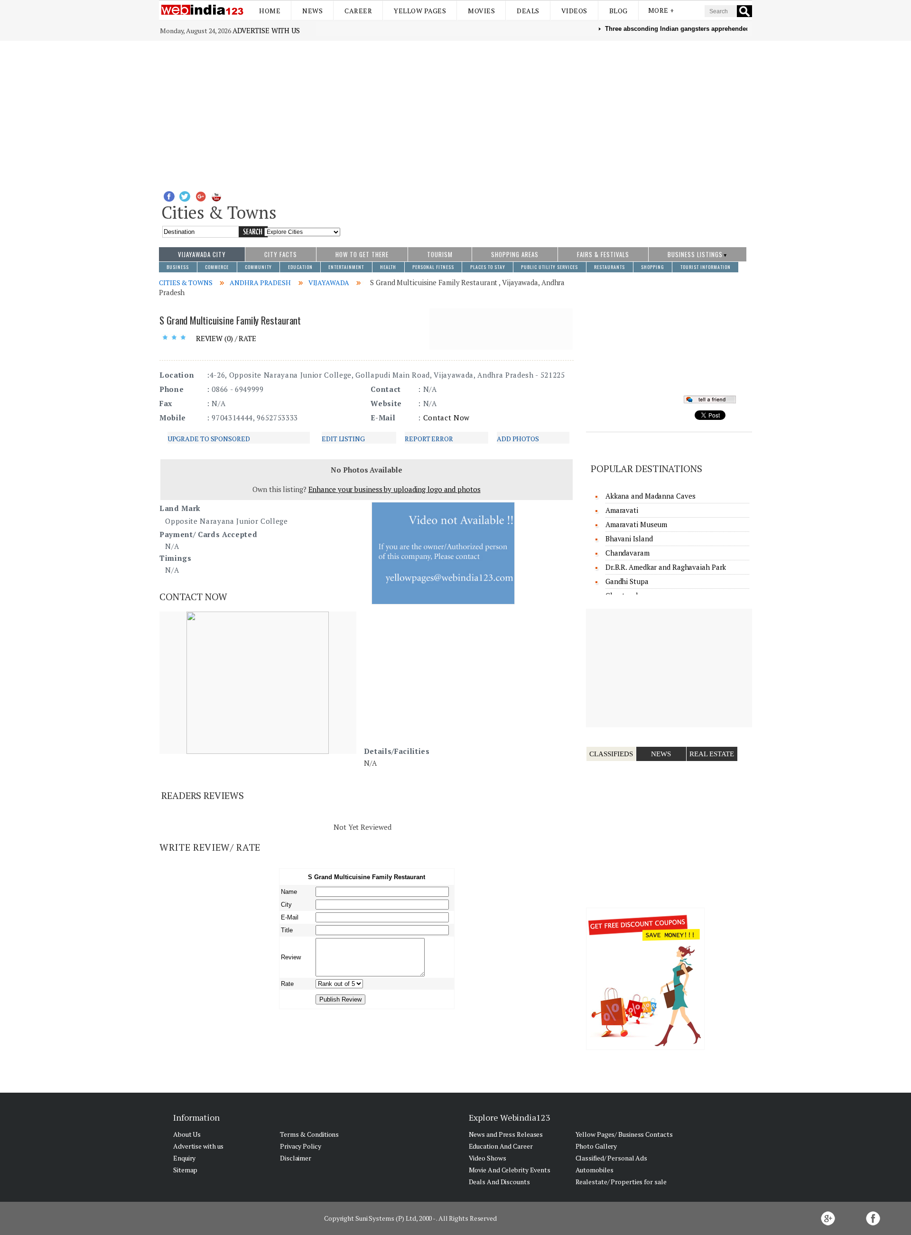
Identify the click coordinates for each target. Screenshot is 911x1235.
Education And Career (501, 1146)
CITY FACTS (280, 254)
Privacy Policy (300, 1146)
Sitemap (185, 1169)
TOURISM (440, 254)
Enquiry (184, 1157)
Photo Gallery (596, 1146)
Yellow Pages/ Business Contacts (624, 1134)
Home (269, 10)
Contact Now (446, 417)
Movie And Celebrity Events (509, 1169)
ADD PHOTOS (518, 438)
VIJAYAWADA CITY (202, 254)
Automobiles (595, 1169)
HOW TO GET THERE (362, 254)
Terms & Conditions (309, 1134)
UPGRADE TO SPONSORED (208, 438)
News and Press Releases (506, 1134)
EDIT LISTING (343, 438)
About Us (187, 1134)
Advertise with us (266, 30)
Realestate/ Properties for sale (621, 1181)
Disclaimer (295, 1157)
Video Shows (487, 1157)
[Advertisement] (455, 112)
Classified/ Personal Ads (612, 1157)
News (312, 10)
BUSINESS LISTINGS (695, 254)
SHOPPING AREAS (515, 254)
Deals (528, 10)
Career (358, 10)
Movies (481, 10)
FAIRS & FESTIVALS (603, 254)
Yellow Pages (420, 10)
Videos (574, 10)
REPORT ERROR (429, 438)
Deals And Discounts (499, 1181)
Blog (618, 10)
